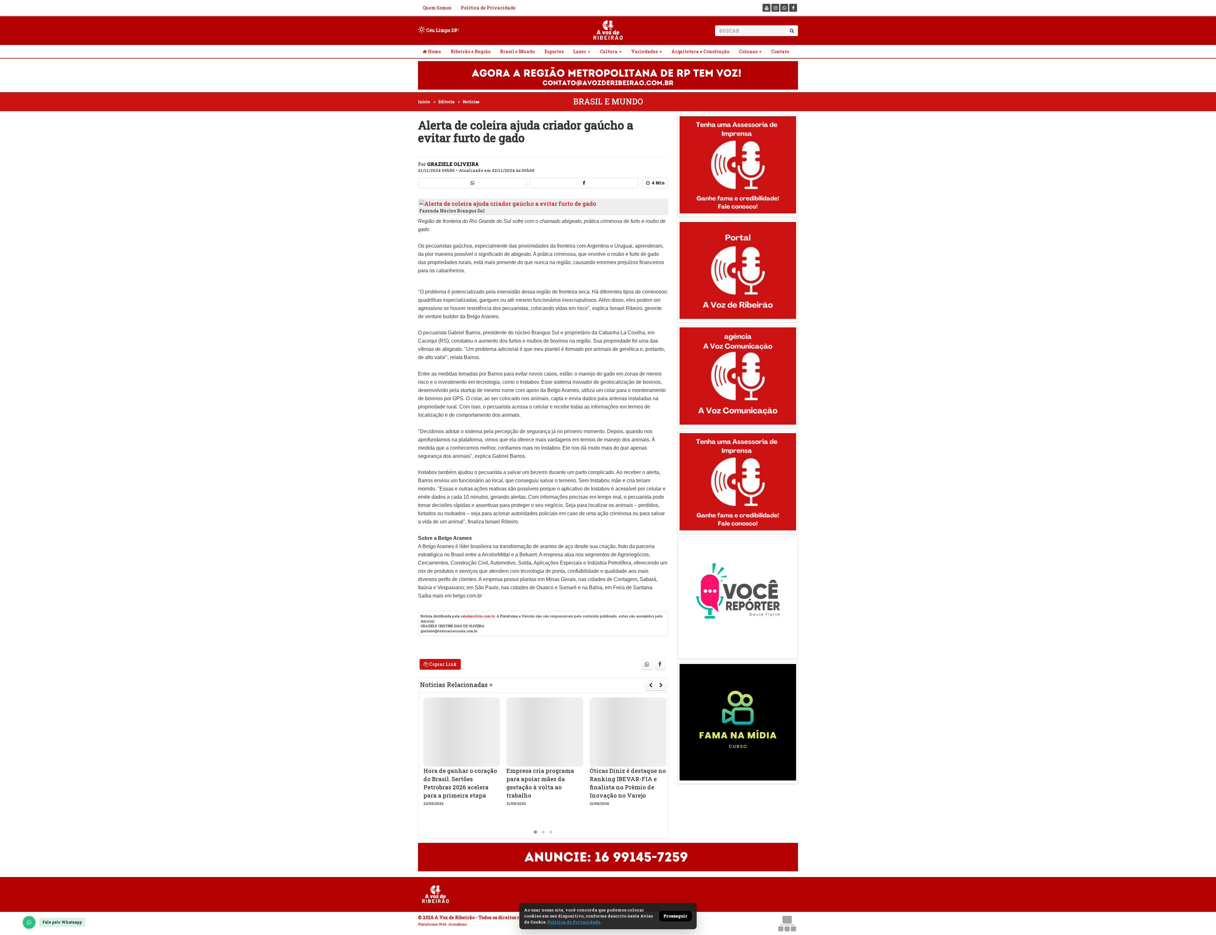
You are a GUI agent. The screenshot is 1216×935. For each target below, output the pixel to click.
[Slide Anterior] (650, 685)
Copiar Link (442, 664)
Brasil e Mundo (517, 51)
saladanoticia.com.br (477, 616)
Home (434, 51)
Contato (780, 51)
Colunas (748, 51)
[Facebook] (793, 8)
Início (424, 101)
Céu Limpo (441, 30)
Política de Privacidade (488, 8)
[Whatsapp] (784, 8)
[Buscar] (792, 30)
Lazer (579, 51)
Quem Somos (437, 8)
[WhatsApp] (29, 922)
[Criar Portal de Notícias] (787, 923)
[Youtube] (766, 8)
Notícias (471, 101)
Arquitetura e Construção (700, 51)
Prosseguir (675, 916)
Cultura (609, 51)
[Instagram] (775, 8)
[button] (535, 832)
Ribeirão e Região (471, 51)
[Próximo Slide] (661, 685)
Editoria (446, 101)
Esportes (554, 51)
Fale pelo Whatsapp (62, 922)
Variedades (644, 51)
